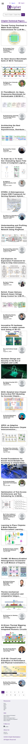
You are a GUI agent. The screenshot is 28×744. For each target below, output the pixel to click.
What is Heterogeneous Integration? (11, 719)
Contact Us (6, 733)
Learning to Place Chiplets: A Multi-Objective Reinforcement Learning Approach (13, 528)
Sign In (13, 3)
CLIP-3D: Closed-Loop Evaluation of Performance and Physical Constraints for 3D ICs (14, 661)
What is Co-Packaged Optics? (9, 718)
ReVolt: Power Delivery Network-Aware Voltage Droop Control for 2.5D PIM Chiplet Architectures (13, 295)
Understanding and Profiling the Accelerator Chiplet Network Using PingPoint (14, 227)
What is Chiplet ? (7, 720)
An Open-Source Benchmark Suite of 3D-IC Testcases (14, 60)
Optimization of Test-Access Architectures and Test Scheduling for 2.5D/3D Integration (13, 495)
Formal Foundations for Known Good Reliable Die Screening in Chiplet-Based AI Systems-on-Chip (13, 461)
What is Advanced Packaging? (9, 715)
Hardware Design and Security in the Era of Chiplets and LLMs (10, 361)
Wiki (4, 709)
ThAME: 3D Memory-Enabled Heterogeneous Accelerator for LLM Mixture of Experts (14, 561)
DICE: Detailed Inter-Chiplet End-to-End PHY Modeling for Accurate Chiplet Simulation (13, 395)
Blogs (5, 705)
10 (15, 695)
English (22, 3)
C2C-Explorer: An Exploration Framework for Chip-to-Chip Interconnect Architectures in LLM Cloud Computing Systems (13, 261)
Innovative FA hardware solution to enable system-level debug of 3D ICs (13, 327)
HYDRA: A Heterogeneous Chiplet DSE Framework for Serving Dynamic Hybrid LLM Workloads (13, 195)
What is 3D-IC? (6, 716)
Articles (5, 704)
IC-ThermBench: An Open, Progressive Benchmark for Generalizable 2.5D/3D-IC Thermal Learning (13, 95)
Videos (5, 707)
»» (23, 695)
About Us (5, 732)
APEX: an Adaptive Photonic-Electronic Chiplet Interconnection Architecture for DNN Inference (13, 428)
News (5, 703)
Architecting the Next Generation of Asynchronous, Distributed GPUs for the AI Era (13, 128)
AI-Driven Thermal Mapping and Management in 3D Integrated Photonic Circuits (14, 627)
